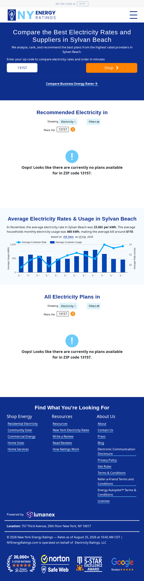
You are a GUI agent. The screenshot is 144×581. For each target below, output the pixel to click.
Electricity (67, 121)
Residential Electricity (23, 424)
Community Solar (20, 430)
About (102, 424)
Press (102, 436)
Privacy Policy (107, 460)
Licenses (104, 501)
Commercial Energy (21, 436)
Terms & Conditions (112, 473)
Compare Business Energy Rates (72, 83)
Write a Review (63, 436)
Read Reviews (62, 443)
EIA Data (68, 237)
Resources (60, 424)
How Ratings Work (66, 449)
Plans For (49, 129)
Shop (109, 67)
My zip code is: (66, 4)
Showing (52, 121)
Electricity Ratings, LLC (90, 542)
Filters (93, 121)
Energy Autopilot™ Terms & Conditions (117, 492)
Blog (101, 443)
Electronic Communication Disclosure (116, 451)
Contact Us (105, 430)
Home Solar (16, 443)
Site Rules (104, 466)
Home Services (18, 449)
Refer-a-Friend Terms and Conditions (116, 481)
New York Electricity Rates (71, 430)
